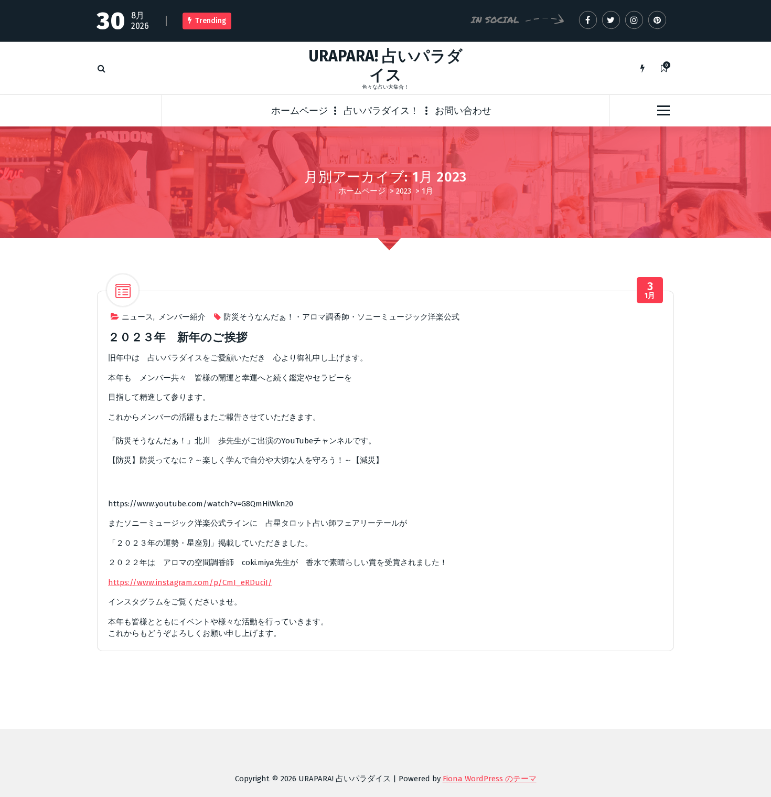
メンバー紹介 (182, 317)
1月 (650, 290)
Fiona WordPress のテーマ (490, 778)
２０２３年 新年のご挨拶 (178, 337)
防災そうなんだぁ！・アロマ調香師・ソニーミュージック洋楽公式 (341, 317)
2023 (403, 191)
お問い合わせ (463, 110)
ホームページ (299, 110)
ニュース (137, 317)
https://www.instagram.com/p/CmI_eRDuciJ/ (190, 582)
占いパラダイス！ (381, 110)
